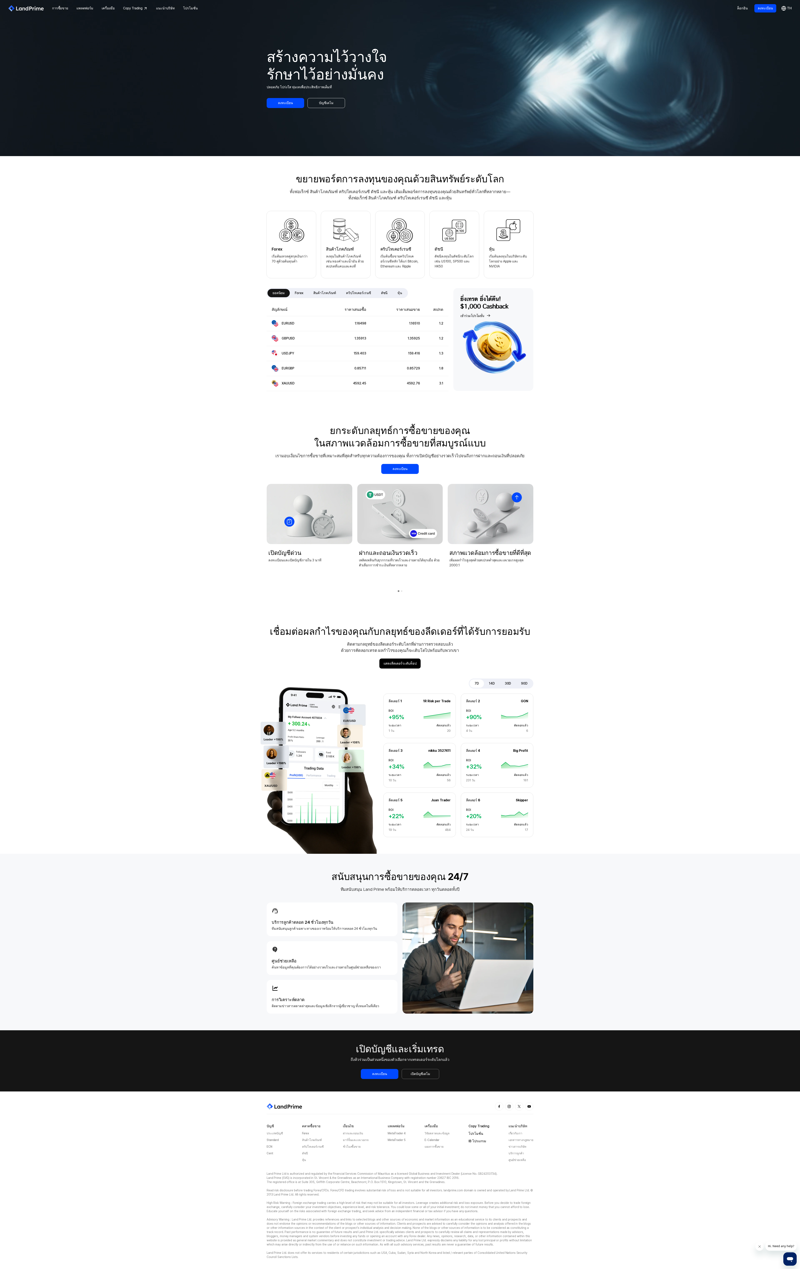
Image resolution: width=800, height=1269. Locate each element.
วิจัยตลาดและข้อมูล (437, 1133)
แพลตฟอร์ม (84, 8)
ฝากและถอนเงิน (353, 1133)
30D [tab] (508, 683)
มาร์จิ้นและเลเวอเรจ (356, 1140)
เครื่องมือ (108, 8)
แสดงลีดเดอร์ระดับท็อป (400, 663)
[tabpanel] (357, 347)
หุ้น (304, 1160)
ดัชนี (305, 1153)
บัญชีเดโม (326, 103)
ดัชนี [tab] (384, 293)
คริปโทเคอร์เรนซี (313, 1146)
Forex (305, 1133)
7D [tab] (477, 683)
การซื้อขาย (60, 8)
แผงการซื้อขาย (434, 1146)
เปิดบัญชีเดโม (420, 1074)
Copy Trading (132, 8)
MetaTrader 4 (397, 1133)
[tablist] (337, 293)
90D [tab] (524, 683)
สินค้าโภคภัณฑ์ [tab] (324, 293)
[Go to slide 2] (401, 591)
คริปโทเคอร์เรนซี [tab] (358, 293)
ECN (269, 1146)
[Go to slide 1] (398, 591)
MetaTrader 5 (397, 1140)
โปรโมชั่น (190, 8)
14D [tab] (492, 683)
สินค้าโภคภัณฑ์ (312, 1140)
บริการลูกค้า (516, 1153)
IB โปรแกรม (477, 1141)
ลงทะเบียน (765, 8)
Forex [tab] (299, 293)
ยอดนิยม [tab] (278, 293)
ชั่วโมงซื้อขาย (352, 1146)
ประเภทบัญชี (275, 1133)
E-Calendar (432, 1140)
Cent (270, 1153)
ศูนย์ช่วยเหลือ (517, 1160)
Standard (273, 1140)
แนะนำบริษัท (165, 8)
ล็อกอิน (742, 8)
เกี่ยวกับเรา (515, 1133)
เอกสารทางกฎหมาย (521, 1140)
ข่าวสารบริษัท (517, 1146)
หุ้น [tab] (400, 293)
